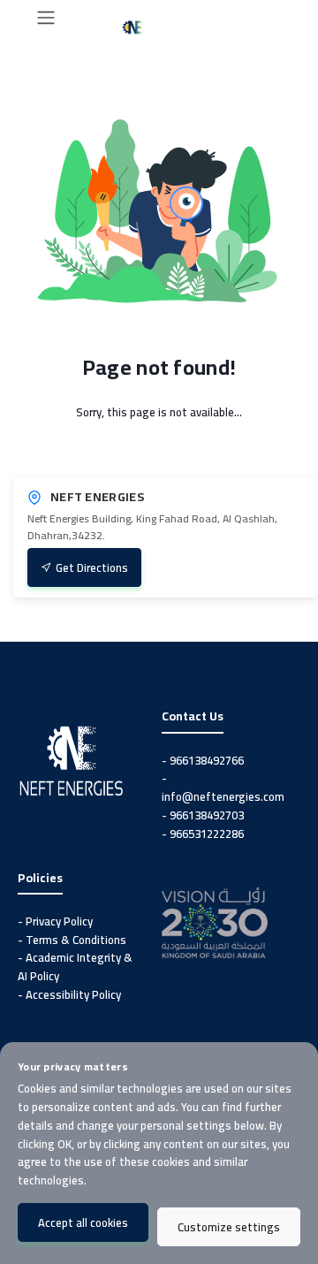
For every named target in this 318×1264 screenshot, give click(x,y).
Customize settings (229, 1226)
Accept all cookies (83, 1222)
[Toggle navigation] (45, 17)
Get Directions (92, 567)
